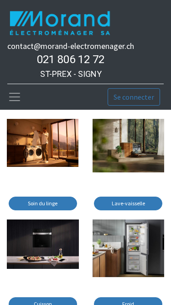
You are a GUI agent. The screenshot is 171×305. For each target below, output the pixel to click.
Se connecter (134, 97)
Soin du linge (42, 203)
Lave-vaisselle (128, 203)
